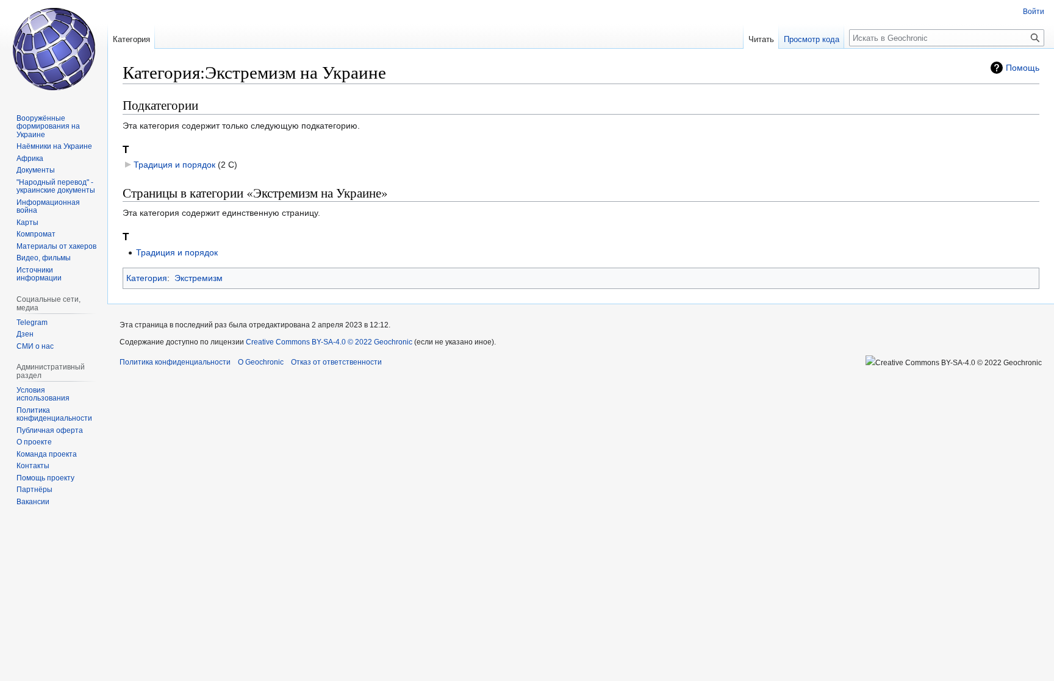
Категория (146, 278)
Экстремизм (198, 278)
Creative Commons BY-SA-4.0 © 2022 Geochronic (329, 342)
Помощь (1022, 68)
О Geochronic (261, 362)
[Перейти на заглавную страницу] (53, 49)
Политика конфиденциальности (175, 362)
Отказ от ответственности (336, 362)
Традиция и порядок (174, 164)
